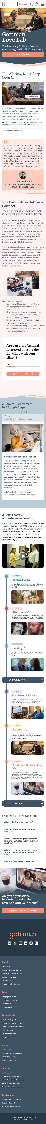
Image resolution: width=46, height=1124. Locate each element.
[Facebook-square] (15, 943)
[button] (19, 412)
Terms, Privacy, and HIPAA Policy (23, 1120)
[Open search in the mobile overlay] (31, 4)
